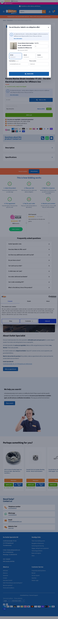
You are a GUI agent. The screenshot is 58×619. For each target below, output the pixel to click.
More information (18, 38)
